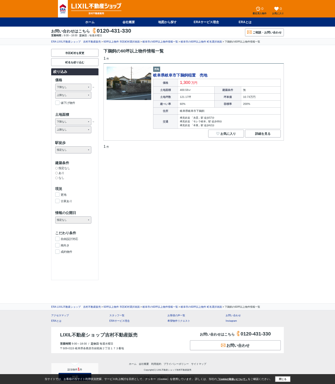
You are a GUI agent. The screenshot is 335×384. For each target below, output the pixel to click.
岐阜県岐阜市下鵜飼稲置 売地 (180, 75)
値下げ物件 (68, 102)
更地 (63, 194)
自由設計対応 (69, 239)
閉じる (283, 379)
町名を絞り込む (74, 62)
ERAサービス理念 (206, 22)
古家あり (66, 201)
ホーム (90, 22)
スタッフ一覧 (116, 315)
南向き (65, 245)
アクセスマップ (60, 315)
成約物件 (66, 251)
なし (61, 177)
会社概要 (129, 22)
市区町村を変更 (74, 53)
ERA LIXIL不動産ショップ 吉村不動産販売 (76, 41)
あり (61, 173)
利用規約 (156, 363)
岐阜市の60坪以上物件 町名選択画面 (201, 41)
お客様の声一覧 (176, 315)
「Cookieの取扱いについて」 (232, 379)
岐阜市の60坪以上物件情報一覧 (160, 41)
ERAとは (245, 22)
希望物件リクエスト (179, 320)
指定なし (64, 168)
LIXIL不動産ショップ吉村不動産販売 (99, 334)
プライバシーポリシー (176, 363)
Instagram (231, 320)
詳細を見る (263, 133)
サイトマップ (198, 363)
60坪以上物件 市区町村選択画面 (122, 41)
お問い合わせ (233, 315)
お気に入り (228, 133)
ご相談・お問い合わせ (267, 32)
